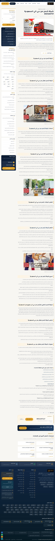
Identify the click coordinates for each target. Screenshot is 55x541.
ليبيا (33, 507)
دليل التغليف (12, 141)
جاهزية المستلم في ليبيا (11, 100)
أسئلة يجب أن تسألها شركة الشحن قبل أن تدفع (8, 98)
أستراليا (36, 514)
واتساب (21, 419)
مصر (12, 86)
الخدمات (29, 3)
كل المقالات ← (13, 111)
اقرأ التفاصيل (51, 450)
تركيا (15, 505)
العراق (24, 505)
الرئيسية (38, 3)
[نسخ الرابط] (48, 413)
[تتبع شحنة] (2, 539)
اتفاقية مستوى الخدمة (19, 539)
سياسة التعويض (13, 539)
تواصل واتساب (8, 168)
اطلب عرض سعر (4, 3)
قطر (42, 505)
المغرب (12, 88)
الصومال (24, 507)
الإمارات (51, 505)
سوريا (12, 505)
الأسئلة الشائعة (12, 152)
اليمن (7, 505)
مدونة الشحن (34, 3)
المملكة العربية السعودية (50, 71)
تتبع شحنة (12, 3)
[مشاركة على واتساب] (46, 413)
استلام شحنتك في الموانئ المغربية (9, 109)
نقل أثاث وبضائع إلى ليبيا (10, 102)
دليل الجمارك (12, 143)
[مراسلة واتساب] (2, 535)
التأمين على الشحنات (7, 539)
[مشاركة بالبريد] (44, 413)
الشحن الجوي (40, 63)
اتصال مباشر (29, 419)
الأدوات (26, 3)
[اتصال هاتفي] (2, 532)
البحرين (12, 79)
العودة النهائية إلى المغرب (10, 132)
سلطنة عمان (7, 79)
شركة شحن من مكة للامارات (48, 381)
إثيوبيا (15, 507)
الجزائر (38, 507)
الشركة (18, 3)
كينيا (11, 507)
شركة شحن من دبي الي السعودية (47, 43)
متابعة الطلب (8, 24)
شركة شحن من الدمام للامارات (47, 374)
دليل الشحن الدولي (11, 150)
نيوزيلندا (31, 514)
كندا (44, 514)
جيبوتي (20, 507)
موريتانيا (29, 507)
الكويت (46, 505)
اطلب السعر (7, 478)
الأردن (28, 505)
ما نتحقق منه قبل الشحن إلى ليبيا (9, 107)
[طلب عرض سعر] (2, 537)
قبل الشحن (22, 3)
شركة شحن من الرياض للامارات (48, 372)
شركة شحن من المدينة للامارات (47, 379)
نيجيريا (7, 507)
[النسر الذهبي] (50, 3)
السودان (8, 86)
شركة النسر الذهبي (28, 43)
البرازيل (41, 514)
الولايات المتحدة (50, 514)
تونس (42, 507)
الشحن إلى (13, 20)
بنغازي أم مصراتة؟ (10, 532)
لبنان (19, 505)
